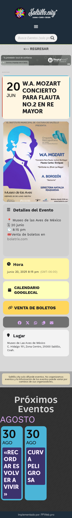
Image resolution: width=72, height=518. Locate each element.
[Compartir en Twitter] (27, 322)
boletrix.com (17, 239)
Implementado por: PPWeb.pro (36, 514)
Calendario (26, 288)
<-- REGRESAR (36, 49)
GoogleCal (26, 293)
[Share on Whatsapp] (35, 322)
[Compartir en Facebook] (19, 322)
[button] (36, 26)
